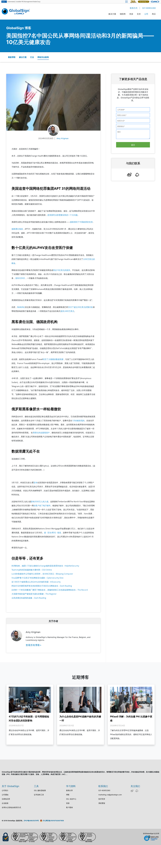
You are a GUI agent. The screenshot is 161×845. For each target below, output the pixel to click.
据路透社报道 (17, 229)
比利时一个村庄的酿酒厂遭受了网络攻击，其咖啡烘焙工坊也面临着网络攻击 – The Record (50, 590)
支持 (139, 14)
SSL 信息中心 (71, 799)
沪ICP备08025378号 (31, 821)
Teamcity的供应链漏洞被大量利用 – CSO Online (32, 569)
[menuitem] (112, 15)
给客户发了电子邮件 (42, 505)
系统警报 (101, 803)
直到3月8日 (20, 278)
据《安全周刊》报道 (52, 532)
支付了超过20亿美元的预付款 (80, 307)
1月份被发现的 (78, 420)
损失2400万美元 (67, 311)
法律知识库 (6, 799)
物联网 (123, 14)
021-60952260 (149, 8)
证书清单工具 (39, 795)
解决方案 (112, 14)
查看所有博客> (33, 645)
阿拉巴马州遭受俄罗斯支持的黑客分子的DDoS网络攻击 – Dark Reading (42, 586)
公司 (146, 14)
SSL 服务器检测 (40, 790)
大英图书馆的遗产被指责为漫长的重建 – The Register (34, 594)
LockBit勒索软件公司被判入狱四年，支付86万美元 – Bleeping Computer (42, 574)
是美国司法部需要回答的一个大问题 (62, 215)
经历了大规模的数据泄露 (53, 359)
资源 (131, 14)
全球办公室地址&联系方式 (11, 807)
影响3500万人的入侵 (39, 501)
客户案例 (69, 807)
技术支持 (101, 799)
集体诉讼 (21, 307)
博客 (67, 795)
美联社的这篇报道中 (41, 432)
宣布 (35, 482)
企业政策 (5, 803)
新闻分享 (69, 790)
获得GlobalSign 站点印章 (151, 833)
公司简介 (5, 790)
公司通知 (5, 795)
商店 (154, 14)
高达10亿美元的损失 (61, 270)
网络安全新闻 (43, 57)
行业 (32, 57)
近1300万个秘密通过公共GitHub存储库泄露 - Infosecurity (36, 582)
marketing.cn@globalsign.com (110, 795)
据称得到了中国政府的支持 (81, 222)
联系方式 (133, 8)
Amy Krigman (62, 138)
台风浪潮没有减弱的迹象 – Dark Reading (29, 598)
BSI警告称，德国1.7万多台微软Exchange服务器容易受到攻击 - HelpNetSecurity (45, 565)
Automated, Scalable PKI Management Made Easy (21, 2)
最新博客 (12, 57)
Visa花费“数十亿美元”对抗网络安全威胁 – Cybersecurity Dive (38, 578)
